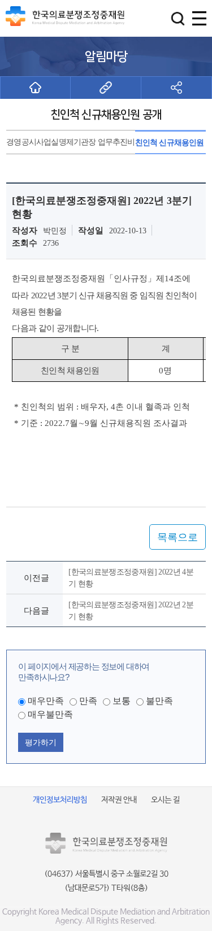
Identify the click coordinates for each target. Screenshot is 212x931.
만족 (88, 701)
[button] (178, 18)
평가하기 (41, 742)
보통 (122, 701)
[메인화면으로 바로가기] (35, 87)
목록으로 (177, 537)
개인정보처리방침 (60, 799)
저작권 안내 (119, 799)
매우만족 (46, 701)
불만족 (159, 701)
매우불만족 (50, 714)
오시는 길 (165, 799)
